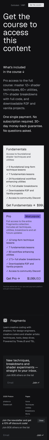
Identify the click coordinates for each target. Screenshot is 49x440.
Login (23, 5)
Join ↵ (36, 382)
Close (41, 420)
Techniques (29, 405)
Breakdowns (30, 411)
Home (27, 401)
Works (27, 414)
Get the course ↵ (36, 5)
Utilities (28, 408)
